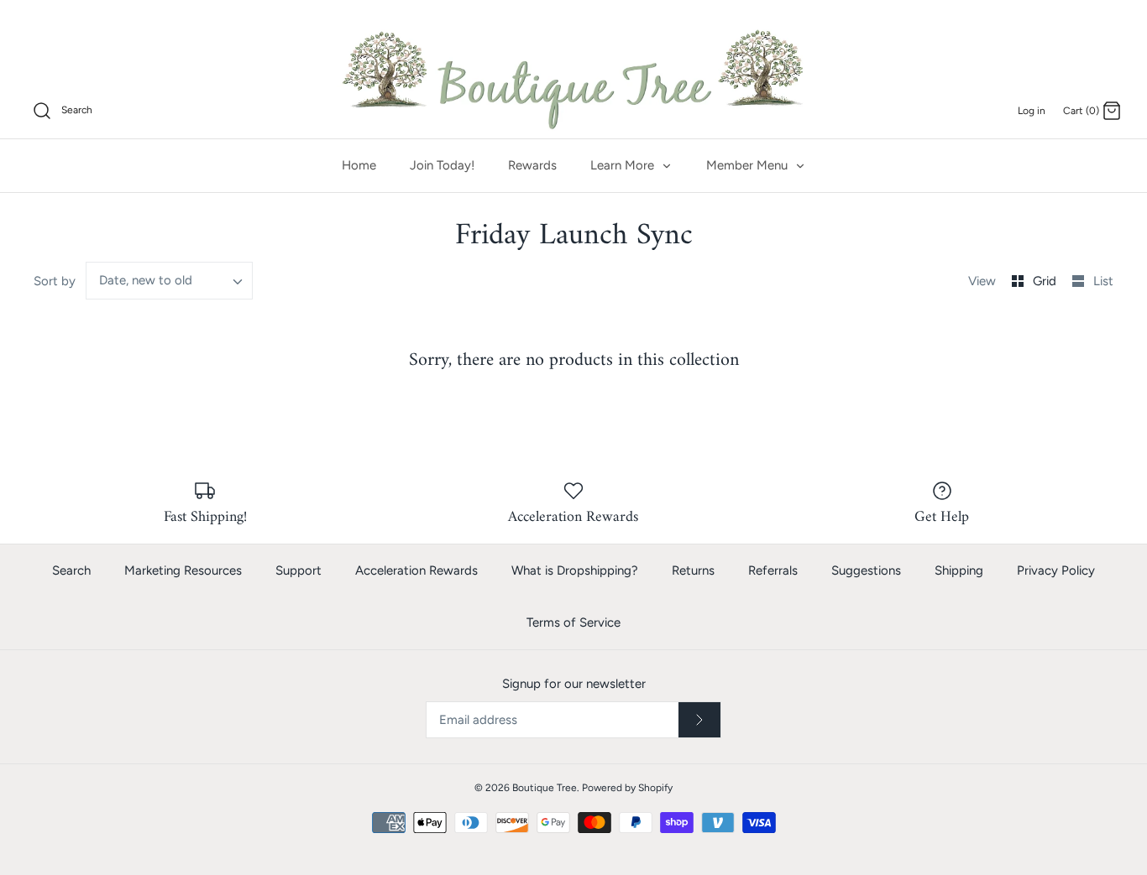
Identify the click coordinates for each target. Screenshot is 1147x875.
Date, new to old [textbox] (145, 280)
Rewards (532, 165)
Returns (693, 570)
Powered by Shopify (627, 788)
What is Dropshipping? (574, 570)
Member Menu (748, 165)
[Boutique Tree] (573, 77)
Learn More (623, 165)
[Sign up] (699, 719)
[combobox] (170, 280)
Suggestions (866, 570)
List (1103, 281)
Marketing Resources (183, 570)
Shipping (959, 570)
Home (359, 165)
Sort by (55, 281)
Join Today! (442, 165)
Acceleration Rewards (416, 570)
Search (71, 570)
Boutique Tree (544, 788)
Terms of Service (573, 622)
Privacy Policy (1056, 570)
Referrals (773, 570)
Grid (1046, 281)
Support (298, 570)
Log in (1031, 111)
